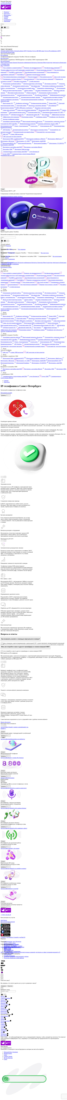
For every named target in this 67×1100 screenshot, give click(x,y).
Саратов (3, 1026)
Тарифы (6, 16)
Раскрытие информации (24, 62)
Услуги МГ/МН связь (38, 51)
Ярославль (4, 1035)
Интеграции (7, 15)
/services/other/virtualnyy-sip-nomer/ (10, 848)
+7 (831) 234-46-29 (6, 2)
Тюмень (3, 1029)
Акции (6, 18)
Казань (3, 1008)
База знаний (7, 950)
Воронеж (3, 1003)
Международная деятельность (51, 62)
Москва (3, 996)
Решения (6, 12)
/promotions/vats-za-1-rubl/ (8, 155)
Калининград (4, 1009)
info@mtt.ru (4, 920)
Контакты (34, 62)
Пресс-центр (4, 62)
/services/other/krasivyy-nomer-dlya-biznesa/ (12, 757)
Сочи (2, 1027)
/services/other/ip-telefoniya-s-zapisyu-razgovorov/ (14, 788)
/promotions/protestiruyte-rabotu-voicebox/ (12, 196)
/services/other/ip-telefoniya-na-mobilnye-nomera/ (13, 868)
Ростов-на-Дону (5, 1021)
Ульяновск (4, 1030)
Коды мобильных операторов (12, 951)
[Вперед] (5, 477)
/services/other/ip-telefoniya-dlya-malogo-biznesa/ (13, 808)
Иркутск (3, 1006)
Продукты (7, 13)
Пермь (3, 1019)
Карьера (15, 62)
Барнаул (3, 1000)
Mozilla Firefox (8, 1053)
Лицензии (40, 62)
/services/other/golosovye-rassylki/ (9, 888)
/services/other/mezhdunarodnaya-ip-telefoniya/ (13, 739)
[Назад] (2, 477)
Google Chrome (8, 1056)
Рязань (3, 1022)
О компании (7, 19)
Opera (5, 1059)
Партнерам (7, 21)
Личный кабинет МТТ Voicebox (23, 51)
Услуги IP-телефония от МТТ (52, 51)
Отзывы (10, 62)
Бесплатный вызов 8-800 (7, 52)
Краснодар (4, 1011)
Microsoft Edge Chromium (11, 1052)
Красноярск (4, 1013)
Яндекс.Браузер (8, 1058)
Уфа (2, 1032)
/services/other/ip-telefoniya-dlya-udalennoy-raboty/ (14, 828)
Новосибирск (4, 1016)
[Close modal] (2, 975)
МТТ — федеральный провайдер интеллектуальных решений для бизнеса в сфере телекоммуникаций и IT (30, 952)
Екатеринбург (5, 1004)
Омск (2, 1017)
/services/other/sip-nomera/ (7, 778)
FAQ (5, 948)
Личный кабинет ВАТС (7, 51)
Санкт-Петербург (6, 998)
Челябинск (4, 1034)
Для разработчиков (19, 947)
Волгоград (4, 1001)
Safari (5, 1055)
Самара (3, 1024)
